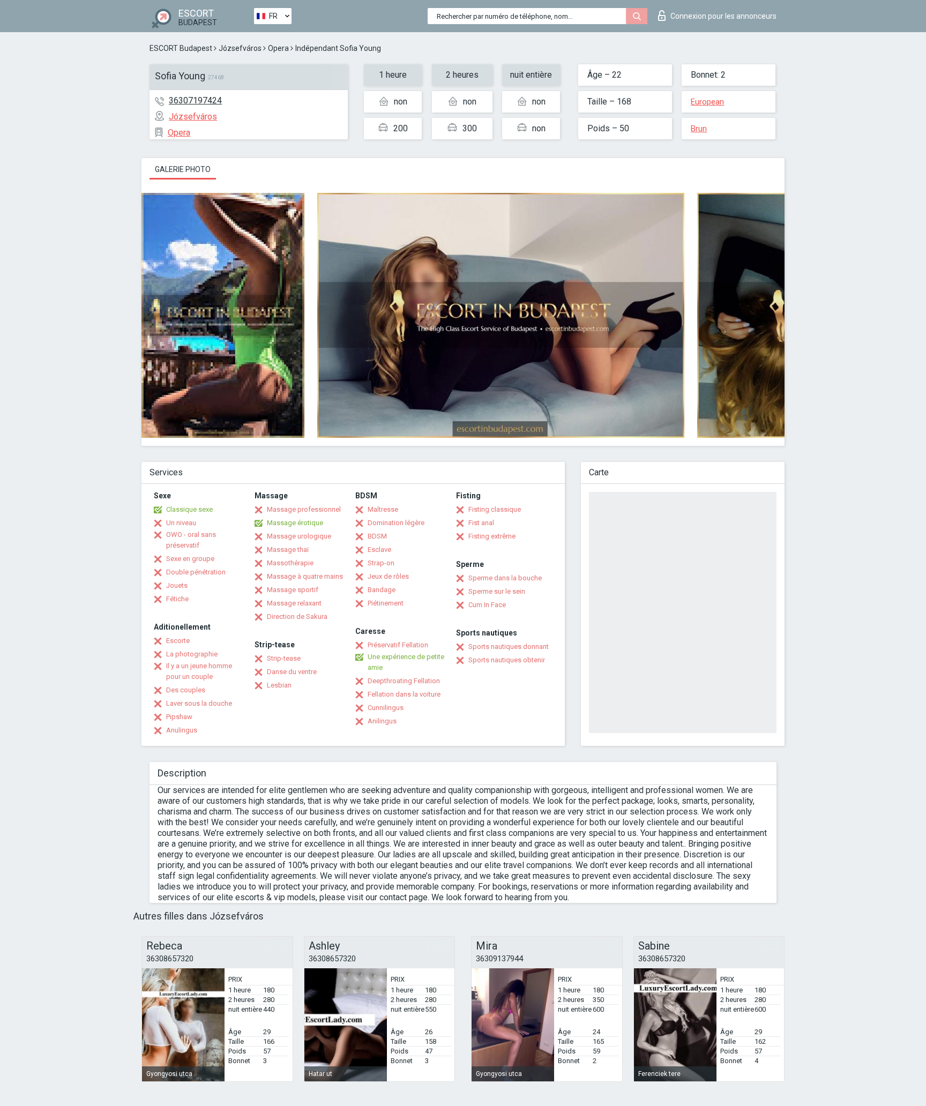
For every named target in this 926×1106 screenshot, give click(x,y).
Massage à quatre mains (305, 576)
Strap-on (381, 563)
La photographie (192, 654)
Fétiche (177, 599)
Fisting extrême (492, 536)
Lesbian (279, 685)
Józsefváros (240, 48)
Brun (699, 128)
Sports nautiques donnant (508, 646)
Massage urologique (299, 536)
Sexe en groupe (190, 559)
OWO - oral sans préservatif (191, 539)
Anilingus (382, 721)
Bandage (381, 590)
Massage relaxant (294, 603)
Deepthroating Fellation (404, 681)
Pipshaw (179, 717)
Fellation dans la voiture (404, 694)
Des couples (185, 690)
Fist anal (481, 523)
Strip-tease (284, 658)
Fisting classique (494, 509)
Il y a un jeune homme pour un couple (199, 671)
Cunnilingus (386, 708)
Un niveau (181, 523)
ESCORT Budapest (181, 48)
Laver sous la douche (199, 703)
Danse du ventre (292, 672)
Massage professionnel (304, 509)
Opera (278, 48)
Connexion (723, 16)
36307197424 (195, 100)
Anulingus (181, 730)
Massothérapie (290, 563)
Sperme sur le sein (496, 591)
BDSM (377, 536)
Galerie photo (183, 169)
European (707, 102)
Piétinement (386, 603)
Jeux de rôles (388, 576)
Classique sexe (189, 509)
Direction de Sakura (297, 616)
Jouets (177, 585)
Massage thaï (288, 549)
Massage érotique (295, 523)
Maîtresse (383, 509)
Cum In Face (487, 605)
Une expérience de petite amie (406, 662)
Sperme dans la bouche (505, 578)
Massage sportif (292, 590)
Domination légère (396, 523)
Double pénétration (196, 572)
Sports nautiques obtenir (506, 660)
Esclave (379, 549)
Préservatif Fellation (398, 645)
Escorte (178, 641)
